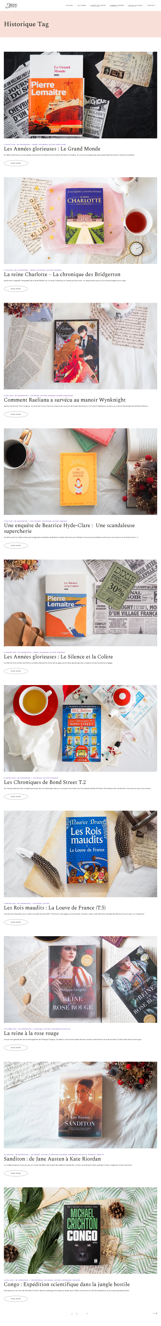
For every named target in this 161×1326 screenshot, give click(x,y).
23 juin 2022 (9, 1154)
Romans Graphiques (65, 395)
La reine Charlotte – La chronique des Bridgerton (62, 274)
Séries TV (100, 1154)
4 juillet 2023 (9, 144)
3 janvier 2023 (9, 903)
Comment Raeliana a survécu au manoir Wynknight (65, 400)
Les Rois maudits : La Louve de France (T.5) (55, 908)
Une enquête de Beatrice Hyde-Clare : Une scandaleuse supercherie (69, 528)
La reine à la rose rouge (31, 1033)
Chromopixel (24, 144)
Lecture (52, 144)
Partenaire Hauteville (60, 1029)
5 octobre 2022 (10, 1029)
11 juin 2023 (8, 270)
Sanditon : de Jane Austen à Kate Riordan (52, 1159)
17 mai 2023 (8, 521)
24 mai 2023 (8, 395)
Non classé (61, 144)
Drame (35, 144)
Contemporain (37, 1280)
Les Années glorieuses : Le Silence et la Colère (58, 657)
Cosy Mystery (35, 521)
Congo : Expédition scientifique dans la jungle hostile (67, 1284)
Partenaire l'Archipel (71, 1280)
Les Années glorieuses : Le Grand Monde (52, 149)
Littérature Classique (58, 1154)
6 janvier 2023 (10, 778)
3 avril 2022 (9, 1280)
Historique (43, 144)
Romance (58, 270)
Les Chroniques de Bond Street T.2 (45, 782)
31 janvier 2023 (10, 652)
